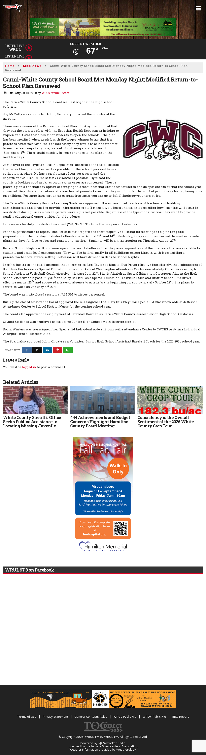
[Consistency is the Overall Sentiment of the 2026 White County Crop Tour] (170, 400)
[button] (198, 8)
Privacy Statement (55, 716)
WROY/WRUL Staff (55, 93)
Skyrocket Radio (113, 743)
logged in (29, 367)
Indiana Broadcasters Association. (114, 746)
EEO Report (180, 716)
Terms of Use (26, 716)
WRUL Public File (124, 716)
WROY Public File (154, 716)
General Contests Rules (90, 716)
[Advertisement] (103, 27)
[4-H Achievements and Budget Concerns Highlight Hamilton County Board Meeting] (102, 400)
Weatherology (126, 749)
